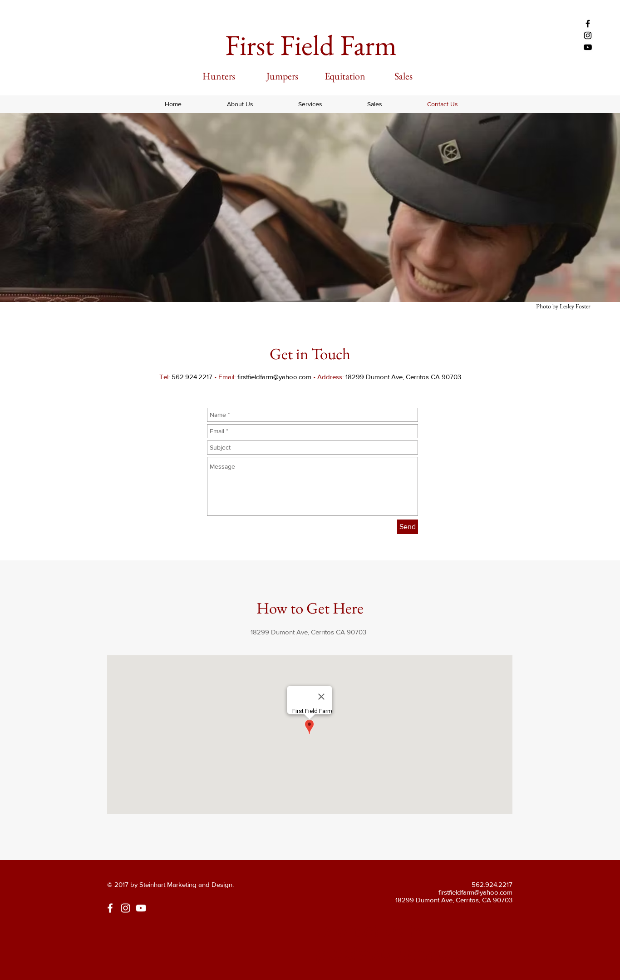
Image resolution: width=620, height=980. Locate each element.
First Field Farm (311, 45)
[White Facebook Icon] (110, 908)
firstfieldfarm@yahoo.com (274, 377)
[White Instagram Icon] (125, 908)
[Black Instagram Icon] (588, 35)
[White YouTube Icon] (141, 908)
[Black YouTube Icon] (588, 47)
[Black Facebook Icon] (588, 24)
